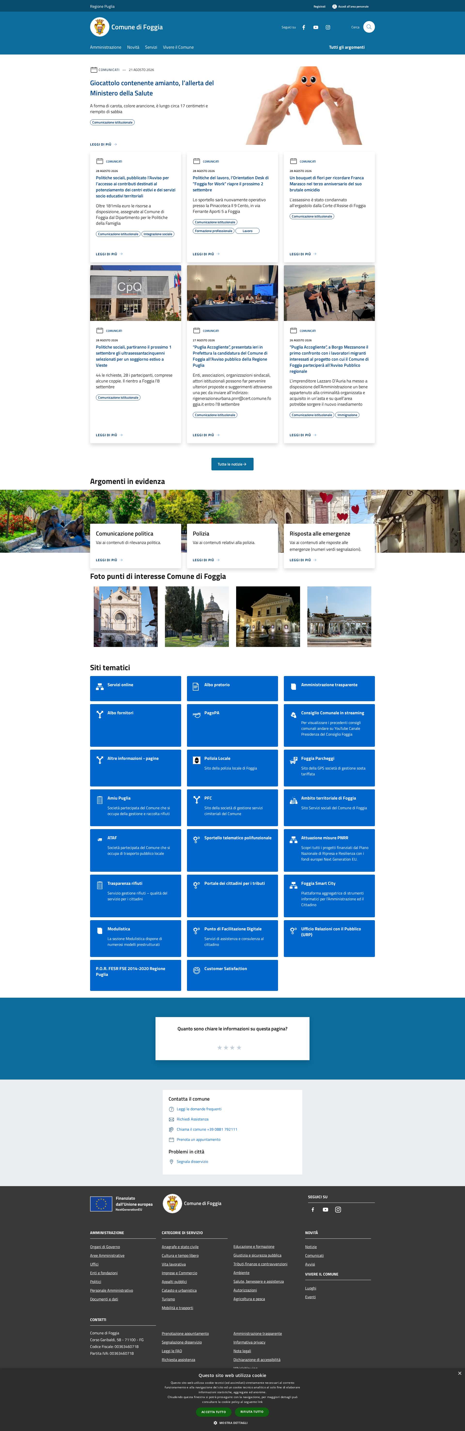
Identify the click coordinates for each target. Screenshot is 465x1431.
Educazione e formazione (253, 1246)
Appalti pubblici (174, 1281)
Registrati (320, 6)
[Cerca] (369, 27)
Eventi (310, 1297)
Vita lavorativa (174, 1264)
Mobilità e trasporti (177, 1308)
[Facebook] (302, 26)
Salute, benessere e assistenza (258, 1281)
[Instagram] (326, 26)
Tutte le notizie (230, 464)
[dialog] (232, 1399)
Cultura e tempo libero (180, 1255)
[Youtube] (314, 26)
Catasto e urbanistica (179, 1290)
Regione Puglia (102, 6)
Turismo (168, 1299)
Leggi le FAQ (172, 1351)
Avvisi (310, 1264)
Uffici (94, 1264)
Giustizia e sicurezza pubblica (257, 1255)
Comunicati (109, 69)
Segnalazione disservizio (182, 1342)
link (260, 1402)
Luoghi (310, 1288)
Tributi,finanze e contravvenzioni (260, 1264)
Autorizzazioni (245, 1290)
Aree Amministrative (107, 1255)
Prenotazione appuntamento (185, 1333)
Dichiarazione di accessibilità (256, 1359)
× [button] (459, 1373)
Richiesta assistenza (178, 1359)
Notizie (311, 1247)
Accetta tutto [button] (214, 1412)
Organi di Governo (105, 1247)
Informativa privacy (249, 1342)
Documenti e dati (104, 1299)
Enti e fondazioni (104, 1273)
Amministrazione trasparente (257, 1333)
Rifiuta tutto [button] (252, 1412)
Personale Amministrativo (111, 1290)
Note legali (242, 1351)
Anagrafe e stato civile (180, 1247)
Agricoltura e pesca (249, 1299)
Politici (95, 1281)
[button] (232, 1422)
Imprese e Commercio (179, 1273)
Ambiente (241, 1272)
